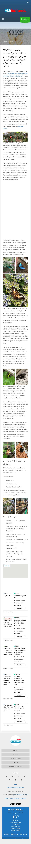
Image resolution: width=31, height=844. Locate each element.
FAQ (15, 784)
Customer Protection (20, 798)
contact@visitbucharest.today (15, 787)
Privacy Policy (9, 798)
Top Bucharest (24, 41)
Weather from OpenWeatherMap (15, 838)
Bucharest (25, 20)
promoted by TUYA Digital (20, 794)
